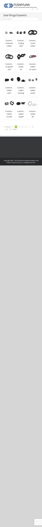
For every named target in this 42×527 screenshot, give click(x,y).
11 (11, 129)
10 (7, 129)
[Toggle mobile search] (33, 9)
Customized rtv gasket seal (9, 67)
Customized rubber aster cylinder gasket (9, 93)
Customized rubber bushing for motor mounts (21, 93)
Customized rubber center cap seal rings (33, 93)
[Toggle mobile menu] (37, 9)
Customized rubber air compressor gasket (21, 69)
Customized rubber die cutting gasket (33, 116)
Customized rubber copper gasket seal (21, 116)
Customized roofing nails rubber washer (21, 46)
